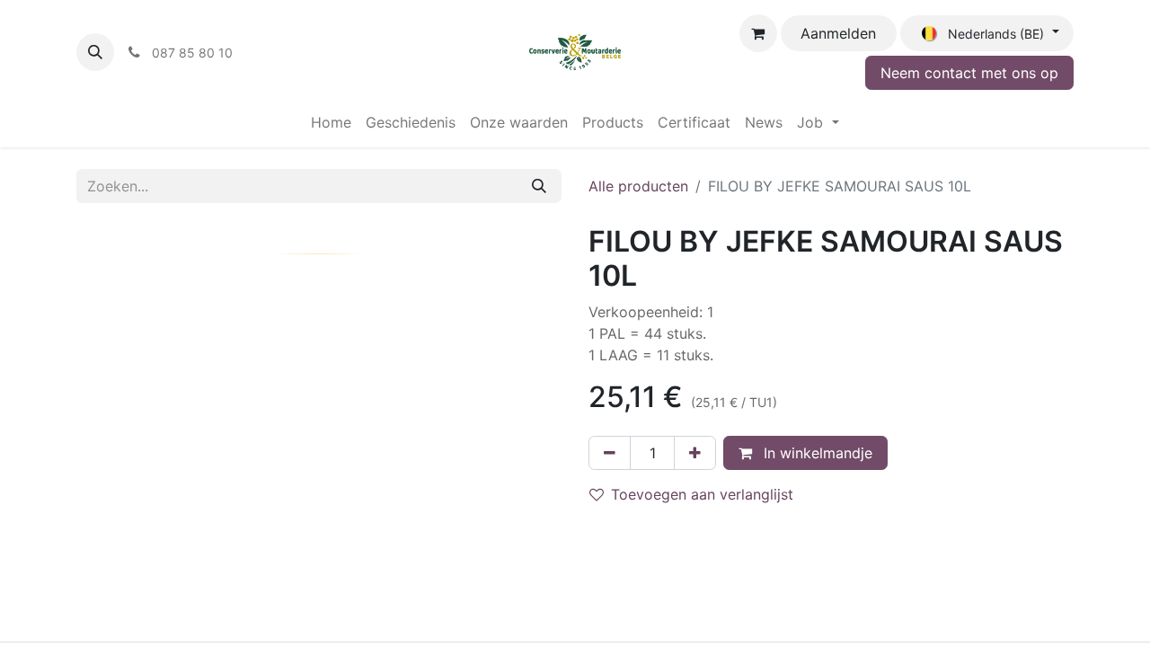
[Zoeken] (539, 186)
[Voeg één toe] (695, 453)
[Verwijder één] (609, 453)
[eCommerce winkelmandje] (758, 33)
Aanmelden (838, 33)
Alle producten (638, 186)
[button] (95, 52)
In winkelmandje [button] (815, 453)
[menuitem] (331, 122)
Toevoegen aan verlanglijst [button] (702, 494)
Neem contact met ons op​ (969, 73)
